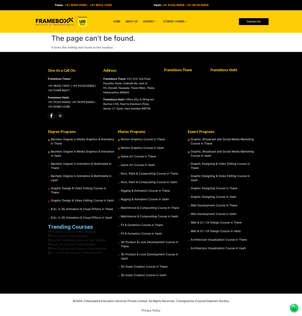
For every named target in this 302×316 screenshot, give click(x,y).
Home (116, 21)
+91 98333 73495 (59, 85)
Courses (148, 21)
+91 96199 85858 (197, 5)
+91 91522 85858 (59, 102)
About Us (132, 21)
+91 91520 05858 (83, 85)
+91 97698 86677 (59, 90)
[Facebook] (51, 115)
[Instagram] (60, 115)
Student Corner (174, 21)
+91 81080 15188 (59, 106)
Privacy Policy (151, 310)
